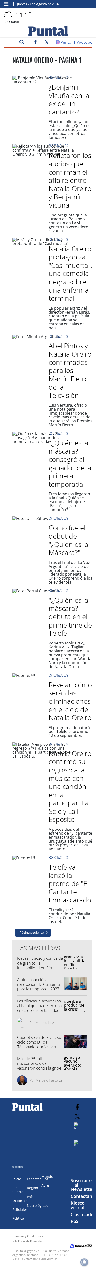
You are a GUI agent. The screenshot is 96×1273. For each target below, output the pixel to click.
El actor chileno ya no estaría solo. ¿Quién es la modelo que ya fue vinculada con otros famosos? (69, 129)
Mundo (47, 1176)
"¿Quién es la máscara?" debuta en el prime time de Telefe (70, 616)
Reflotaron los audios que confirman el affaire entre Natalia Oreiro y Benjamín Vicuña (70, 180)
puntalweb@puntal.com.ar (39, 1259)
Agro (45, 1185)
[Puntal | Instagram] (77, 1125)
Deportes (19, 1200)
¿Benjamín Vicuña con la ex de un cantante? (69, 99)
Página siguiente (32, 932)
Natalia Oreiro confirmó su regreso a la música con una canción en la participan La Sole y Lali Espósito (70, 786)
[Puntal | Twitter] (46, 43)
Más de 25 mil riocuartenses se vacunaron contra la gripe (39, 1063)
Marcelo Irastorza (49, 1080)
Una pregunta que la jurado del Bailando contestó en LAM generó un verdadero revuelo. (68, 222)
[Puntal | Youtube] (74, 42)
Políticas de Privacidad (29, 1241)
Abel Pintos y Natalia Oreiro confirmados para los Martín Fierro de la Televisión (70, 370)
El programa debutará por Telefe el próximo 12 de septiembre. (69, 731)
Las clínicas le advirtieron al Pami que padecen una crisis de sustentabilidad (39, 1005)
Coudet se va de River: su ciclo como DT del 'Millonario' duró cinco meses (39, 1044)
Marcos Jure (45, 1022)
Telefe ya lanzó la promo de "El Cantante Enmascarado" (71, 883)
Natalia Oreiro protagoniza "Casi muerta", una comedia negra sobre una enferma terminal (70, 273)
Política (18, 1218)
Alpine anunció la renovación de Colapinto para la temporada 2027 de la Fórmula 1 (38, 987)
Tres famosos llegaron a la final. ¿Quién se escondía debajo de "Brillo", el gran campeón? (69, 501)
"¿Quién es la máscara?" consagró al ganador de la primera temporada (70, 463)
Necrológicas (37, 1205)
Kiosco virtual (78, 1205)
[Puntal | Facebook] (35, 43)
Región (32, 1188)
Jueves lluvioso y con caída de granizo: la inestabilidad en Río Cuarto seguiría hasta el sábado (40, 968)
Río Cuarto (17, 1190)
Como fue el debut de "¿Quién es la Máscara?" (68, 540)
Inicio (16, 1179)
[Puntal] (27, 1110)
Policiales (20, 1209)
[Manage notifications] (84, 1262)
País (30, 1196)
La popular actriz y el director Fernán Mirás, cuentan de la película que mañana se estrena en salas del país (69, 317)
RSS (75, 1221)
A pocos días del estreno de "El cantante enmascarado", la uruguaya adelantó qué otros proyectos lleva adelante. (70, 839)
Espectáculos (58, 77)
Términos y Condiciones (27, 1236)
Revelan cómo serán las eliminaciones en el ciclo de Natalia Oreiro (70, 701)
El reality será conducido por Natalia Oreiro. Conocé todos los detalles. (69, 915)
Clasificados (83, 1214)
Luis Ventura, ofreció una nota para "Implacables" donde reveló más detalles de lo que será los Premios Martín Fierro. (70, 415)
